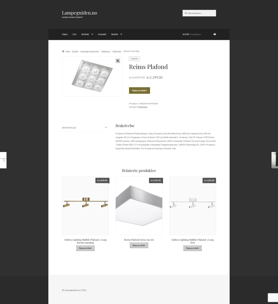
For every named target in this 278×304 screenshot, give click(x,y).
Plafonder (117, 51)
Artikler (85, 34)
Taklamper (105, 51)
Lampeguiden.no (79, 12)
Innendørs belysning (89, 51)
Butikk (114, 34)
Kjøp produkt (139, 90)
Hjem (64, 34)
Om (74, 34)
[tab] (85, 127)
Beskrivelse (69, 127)
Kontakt (102, 34)
